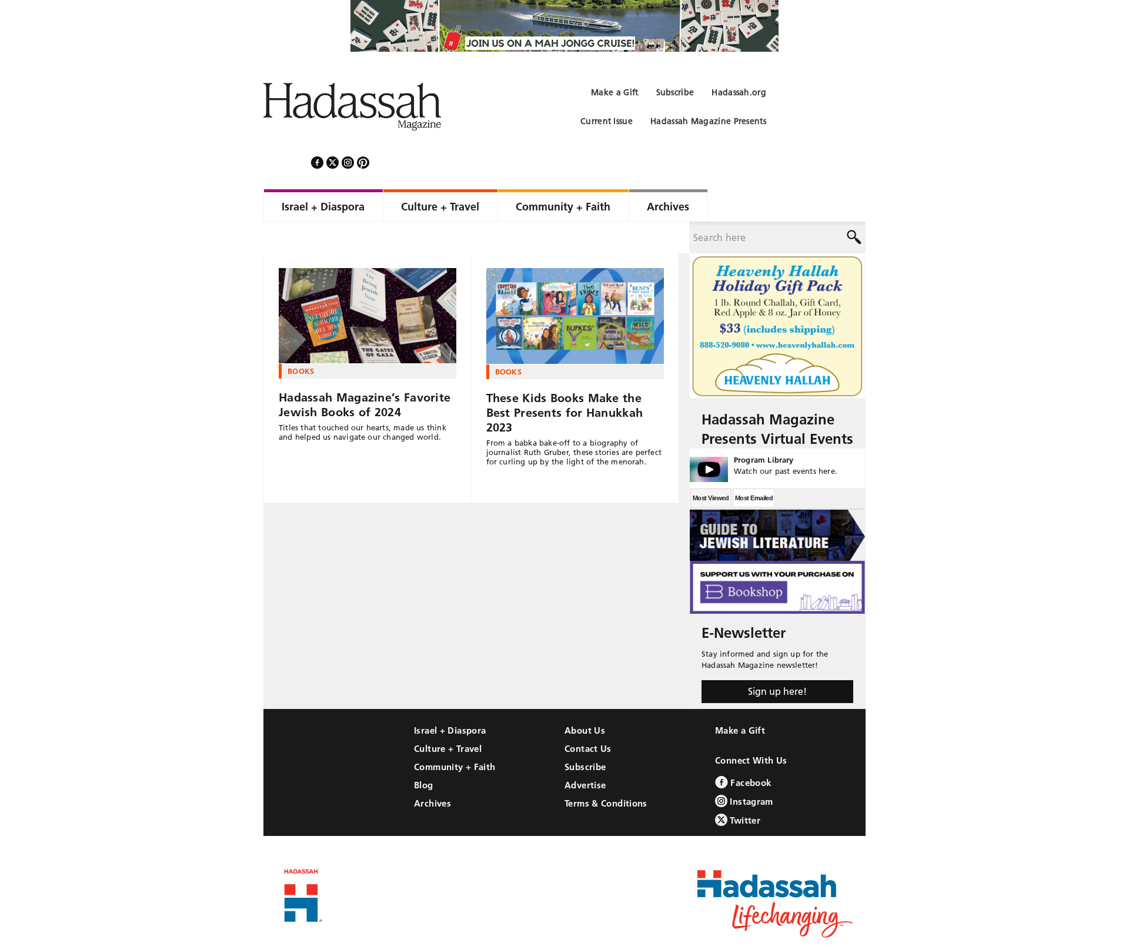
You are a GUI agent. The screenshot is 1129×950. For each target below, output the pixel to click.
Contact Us (588, 716)
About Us (584, 698)
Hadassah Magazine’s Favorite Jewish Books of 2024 (364, 373)
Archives (432, 771)
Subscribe (585, 735)
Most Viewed (711, 466)
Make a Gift (740, 698)
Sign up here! (777, 659)
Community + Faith (454, 735)
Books (301, 339)
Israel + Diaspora (450, 698)
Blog (423, 753)
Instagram (750, 769)
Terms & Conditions (605, 771)
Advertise (585, 753)
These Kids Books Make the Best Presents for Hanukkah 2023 (564, 381)
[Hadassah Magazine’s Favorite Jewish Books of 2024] (367, 284)
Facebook (749, 751)
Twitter (743, 788)
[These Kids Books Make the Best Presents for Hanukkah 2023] (575, 284)
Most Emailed (754, 466)
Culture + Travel (448, 716)
